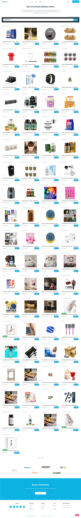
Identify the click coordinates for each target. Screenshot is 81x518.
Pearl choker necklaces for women (29, 64)
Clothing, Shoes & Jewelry (8, 48)
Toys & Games (6, 207)
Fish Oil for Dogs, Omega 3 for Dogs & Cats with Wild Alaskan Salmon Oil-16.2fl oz (38, 428)
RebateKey (28, 515)
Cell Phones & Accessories (27, 207)
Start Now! (40, 493)
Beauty (44, 207)
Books (64, 184)
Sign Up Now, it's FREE (43, 12)
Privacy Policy (49, 515)
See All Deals (77, 16)
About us (43, 505)
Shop (32, 1)
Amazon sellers (31, 509)
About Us (41, 1)
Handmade (25, 25)
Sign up (31, 505)
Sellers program (66, 507)
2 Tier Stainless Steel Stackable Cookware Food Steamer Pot (54, 132)
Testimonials (54, 505)
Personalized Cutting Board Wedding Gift (30, 382)
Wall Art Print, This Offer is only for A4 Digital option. (13, 337)
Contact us (43, 507)
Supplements (6, 25)
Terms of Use (43, 515)
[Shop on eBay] (63, 468)
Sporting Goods (65, 48)
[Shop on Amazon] (45, 468)
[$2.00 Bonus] (11, 329)
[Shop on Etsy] (35, 473)
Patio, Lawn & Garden (66, 343)
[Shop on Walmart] (28, 468)
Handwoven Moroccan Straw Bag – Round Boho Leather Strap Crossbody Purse (38, 41)
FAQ (36, 1)
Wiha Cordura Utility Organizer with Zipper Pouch (12, 178)
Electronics (44, 71)
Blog (43, 509)
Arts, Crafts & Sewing (26, 162)
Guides (54, 509)
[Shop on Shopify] (57, 473)
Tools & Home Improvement (8, 162)
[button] (18, 25)
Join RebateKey (38, 10)
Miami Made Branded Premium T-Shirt (10, 64)
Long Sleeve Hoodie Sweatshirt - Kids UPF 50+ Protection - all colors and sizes (18, 359)
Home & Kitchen (45, 25)
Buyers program (66, 505)
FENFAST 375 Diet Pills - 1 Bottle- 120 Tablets (11, 41)
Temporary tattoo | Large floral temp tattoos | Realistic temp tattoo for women (37, 337)
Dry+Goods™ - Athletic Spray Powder (29, 87)
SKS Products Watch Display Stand (9, 87)
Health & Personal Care (46, 48)
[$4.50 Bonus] (70, 306)
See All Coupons (71, 16)
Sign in (31, 507)
